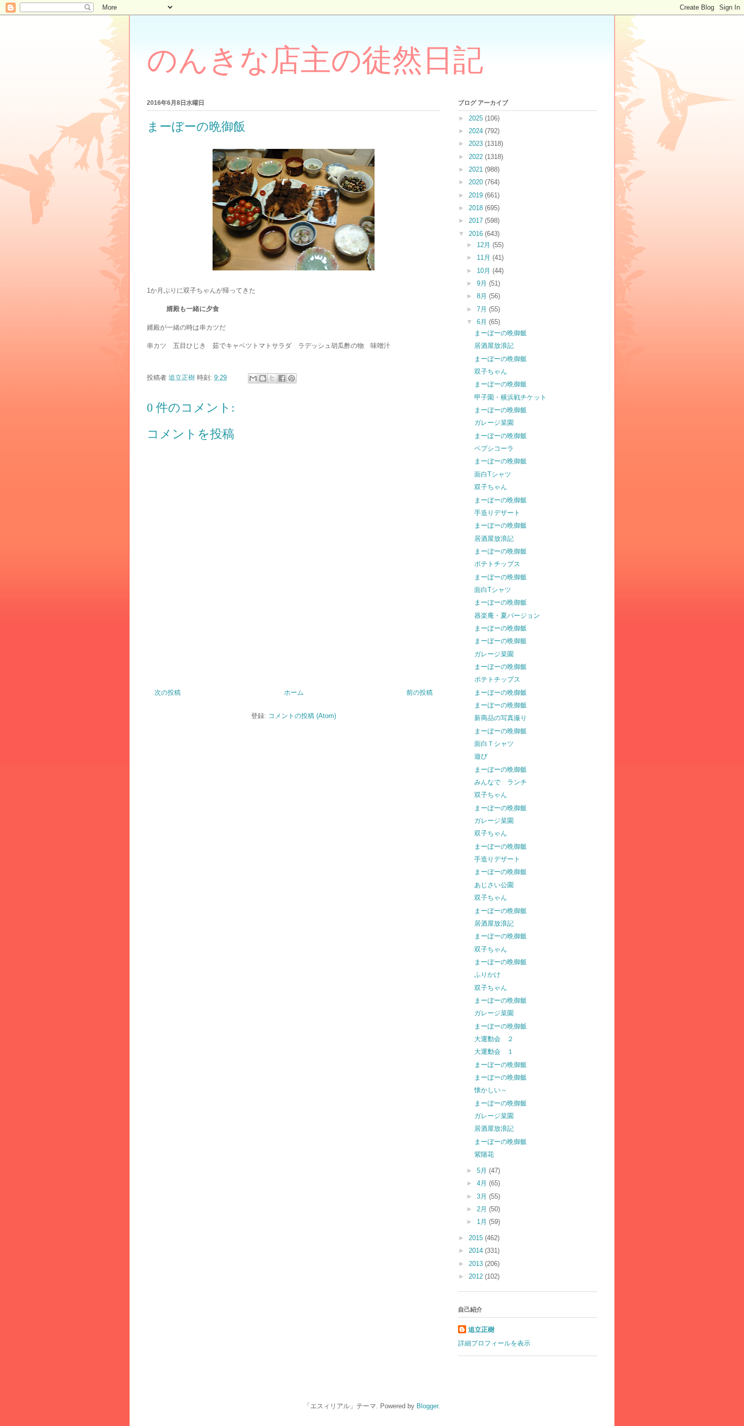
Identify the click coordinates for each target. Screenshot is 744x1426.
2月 (483, 1209)
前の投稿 (419, 692)
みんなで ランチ (500, 782)
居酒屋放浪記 (494, 345)
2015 (477, 1238)
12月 (484, 245)
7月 (483, 309)
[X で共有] (272, 378)
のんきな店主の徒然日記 (315, 60)
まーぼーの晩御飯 (500, 333)
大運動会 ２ (494, 1039)
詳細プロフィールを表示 (494, 1343)
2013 (477, 1263)
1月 (483, 1221)
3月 (483, 1196)
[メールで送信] (253, 378)
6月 (483, 322)
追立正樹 (481, 1329)
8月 (483, 296)
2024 (477, 131)
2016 (477, 233)
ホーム (294, 692)
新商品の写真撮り (500, 718)
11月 (484, 257)
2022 (477, 157)
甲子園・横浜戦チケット (510, 397)
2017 (477, 220)
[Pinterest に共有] (291, 378)
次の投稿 (167, 692)
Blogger (427, 1406)
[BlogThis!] (263, 378)
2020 (477, 182)
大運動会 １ (494, 1051)
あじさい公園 (494, 885)
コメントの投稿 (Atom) (302, 716)
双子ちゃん (490, 371)
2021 (477, 169)
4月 (483, 1183)
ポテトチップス (497, 564)
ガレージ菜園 (494, 422)
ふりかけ (487, 974)
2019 (477, 195)
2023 (477, 143)
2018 (477, 208)
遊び (480, 756)
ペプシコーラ (494, 448)
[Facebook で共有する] (282, 378)
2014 (477, 1250)
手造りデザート (497, 513)
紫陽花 (484, 1154)
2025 (477, 118)
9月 (483, 283)
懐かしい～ (490, 1090)
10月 (484, 270)
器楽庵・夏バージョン (507, 615)
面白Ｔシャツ (494, 743)
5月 (483, 1170)
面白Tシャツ (492, 474)
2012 (477, 1276)
